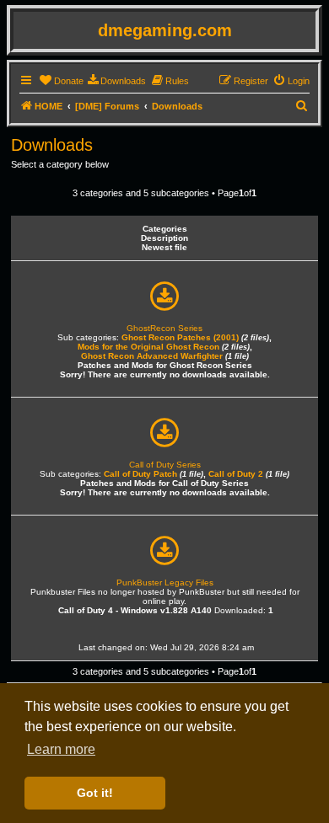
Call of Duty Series (165, 464)
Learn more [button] (61, 749)
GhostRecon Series (164, 328)
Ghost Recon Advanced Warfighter (152, 356)
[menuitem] (61, 81)
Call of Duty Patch (140, 473)
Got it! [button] (95, 792)
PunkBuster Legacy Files (164, 582)
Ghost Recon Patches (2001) (180, 337)
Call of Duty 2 (235, 473)
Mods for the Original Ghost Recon (148, 346)
